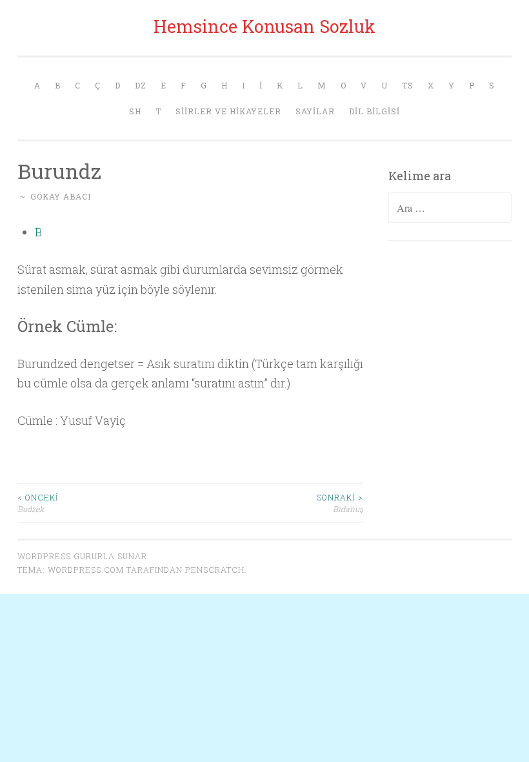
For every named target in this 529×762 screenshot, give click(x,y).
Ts (408, 85)
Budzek (38, 503)
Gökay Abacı (60, 196)
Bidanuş (340, 503)
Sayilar (315, 111)
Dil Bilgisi (374, 111)
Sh (135, 111)
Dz (140, 85)
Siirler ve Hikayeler (228, 111)
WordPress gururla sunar (82, 556)
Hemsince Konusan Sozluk (264, 26)
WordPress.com (86, 569)
